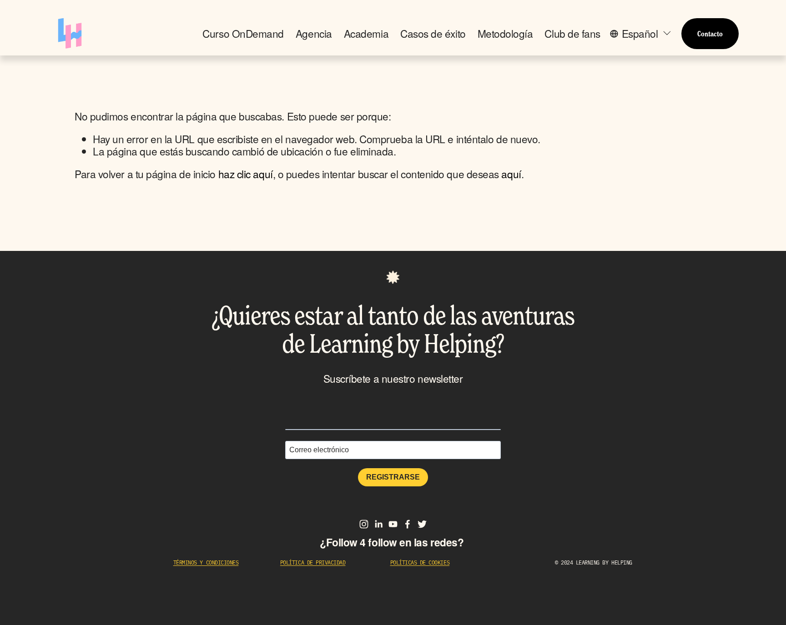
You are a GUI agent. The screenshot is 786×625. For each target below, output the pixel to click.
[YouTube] (393, 524)
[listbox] (641, 33)
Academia (366, 33)
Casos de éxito (433, 33)
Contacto (710, 33)
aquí (511, 173)
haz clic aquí (245, 173)
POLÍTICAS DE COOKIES (420, 562)
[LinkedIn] (378, 524)
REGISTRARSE (393, 477)
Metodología (505, 33)
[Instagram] (363, 524)
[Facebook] (407, 524)
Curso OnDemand (243, 33)
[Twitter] (422, 524)
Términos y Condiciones (206, 562)
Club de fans (572, 33)
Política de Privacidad (313, 562)
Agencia (314, 33)
